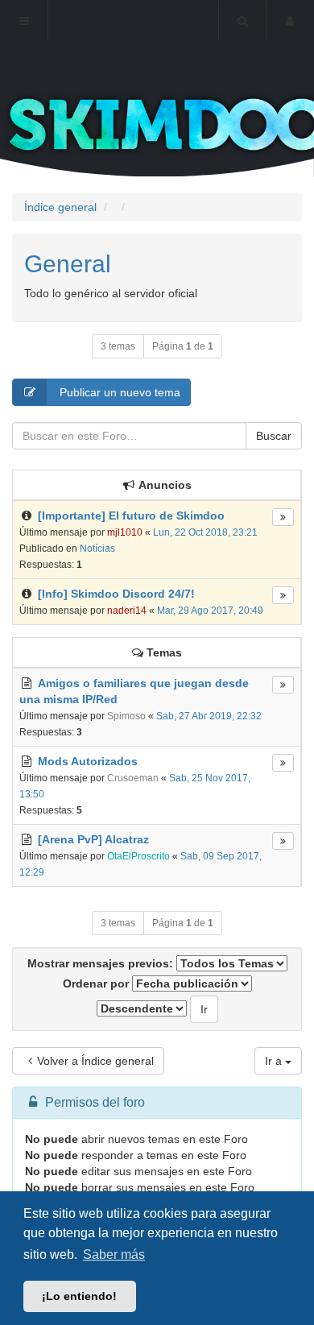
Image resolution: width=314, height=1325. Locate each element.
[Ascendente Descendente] (142, 1008)
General (67, 264)
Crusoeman (133, 778)
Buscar (273, 435)
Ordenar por (97, 983)
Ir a (275, 1060)
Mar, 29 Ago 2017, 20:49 (210, 610)
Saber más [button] (114, 1254)
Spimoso (126, 716)
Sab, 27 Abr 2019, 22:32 (209, 716)
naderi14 (127, 610)
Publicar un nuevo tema (118, 392)
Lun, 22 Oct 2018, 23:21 (205, 532)
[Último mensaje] (283, 517)
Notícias (97, 548)
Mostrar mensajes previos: (101, 963)
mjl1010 (125, 532)
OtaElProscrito (138, 856)
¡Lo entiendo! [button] (79, 1296)
